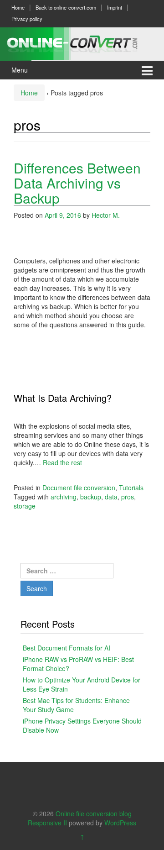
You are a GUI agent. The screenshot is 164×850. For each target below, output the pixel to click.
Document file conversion (78, 487)
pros (127, 496)
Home (18, 7)
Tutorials (131, 487)
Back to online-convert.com (66, 7)
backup (90, 496)
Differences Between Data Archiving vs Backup (77, 183)
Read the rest (62, 462)
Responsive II (47, 822)
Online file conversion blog (94, 813)
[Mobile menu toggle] (147, 70)
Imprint (114, 7)
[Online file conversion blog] (82, 42)
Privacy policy (26, 18)
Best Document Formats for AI (66, 647)
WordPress (120, 822)
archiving (64, 496)
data (111, 496)
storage (25, 505)
